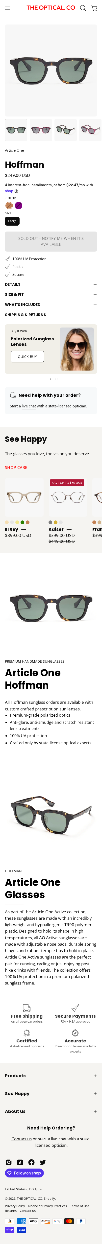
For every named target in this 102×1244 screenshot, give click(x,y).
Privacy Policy (15, 1206)
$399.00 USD (18, 535)
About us (15, 1111)
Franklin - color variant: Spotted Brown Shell (94, 522)
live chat (29, 405)
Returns (11, 1211)
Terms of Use (79, 1206)
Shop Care (16, 467)
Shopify (49, 1199)
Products (15, 1076)
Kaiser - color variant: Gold (55, 522)
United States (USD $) (21, 1189)
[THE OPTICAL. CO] (51, 8)
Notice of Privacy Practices (47, 1206)
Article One (14, 150)
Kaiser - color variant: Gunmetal (50, 522)
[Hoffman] (16, 130)
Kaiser (56, 529)
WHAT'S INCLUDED (22, 304)
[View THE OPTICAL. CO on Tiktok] (20, 1162)
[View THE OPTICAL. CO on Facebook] (31, 1162)
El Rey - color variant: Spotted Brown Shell (27, 522)
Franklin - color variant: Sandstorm (99, 522)
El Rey (11, 529)
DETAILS (13, 284)
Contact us (21, 1139)
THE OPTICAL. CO (29, 1199)
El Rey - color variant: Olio (22, 522)
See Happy (26, 439)
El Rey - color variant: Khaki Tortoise (17, 522)
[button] (82, 7)
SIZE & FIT (14, 294)
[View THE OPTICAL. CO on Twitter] (43, 1162)
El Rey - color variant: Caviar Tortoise (12, 522)
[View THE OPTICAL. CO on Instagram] (8, 1162)
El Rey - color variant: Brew (7, 522)
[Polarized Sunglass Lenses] (77, 349)
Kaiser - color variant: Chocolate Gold (61, 522)
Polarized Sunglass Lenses (32, 341)
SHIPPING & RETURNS (25, 314)
